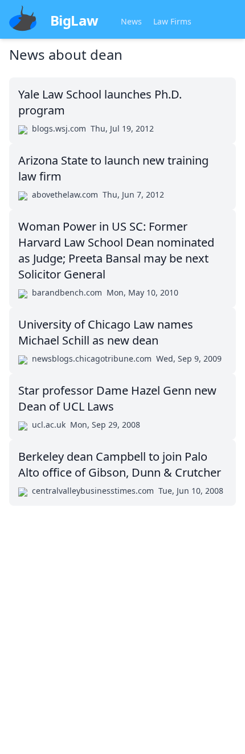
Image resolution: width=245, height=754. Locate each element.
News (131, 21)
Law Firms (172, 21)
